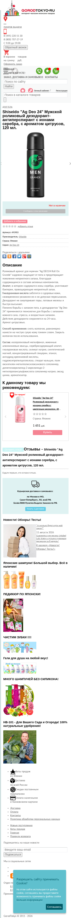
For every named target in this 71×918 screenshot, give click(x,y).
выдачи (13, 27)
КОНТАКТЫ (51, 77)
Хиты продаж (17, 829)
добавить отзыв (25, 226)
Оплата (14, 812)
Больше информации (30, 899)
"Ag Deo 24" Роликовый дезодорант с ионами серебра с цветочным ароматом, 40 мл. (46, 405)
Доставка (15, 808)
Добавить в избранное (15, 221)
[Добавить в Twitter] (19, 256)
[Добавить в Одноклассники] (9, 256)
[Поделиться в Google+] (24, 256)
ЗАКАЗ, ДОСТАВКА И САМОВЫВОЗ (23, 77)
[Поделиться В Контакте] (4, 256)
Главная (14, 833)
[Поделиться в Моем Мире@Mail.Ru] (29, 256)
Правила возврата (20, 836)
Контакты (15, 815)
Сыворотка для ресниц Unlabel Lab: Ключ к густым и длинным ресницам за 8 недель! (51, 539)
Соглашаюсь (54, 906)
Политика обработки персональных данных (35, 819)
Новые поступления (21, 825)
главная (9, 69)
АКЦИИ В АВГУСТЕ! (14, 73)
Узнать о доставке (35, 509)
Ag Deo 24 (14, 245)
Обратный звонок (15, 47)
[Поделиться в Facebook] (14, 256)
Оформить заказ (13, 64)
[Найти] (5, 99)
